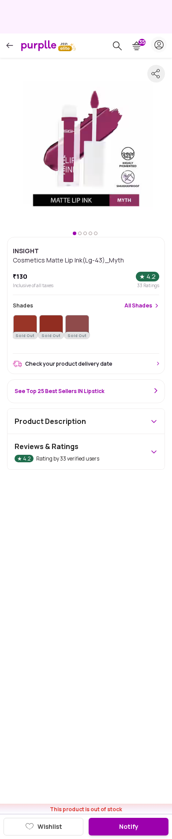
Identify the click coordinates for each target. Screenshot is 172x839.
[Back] (9, 45)
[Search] (117, 46)
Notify (128, 826)
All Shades (138, 305)
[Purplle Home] (38, 45)
